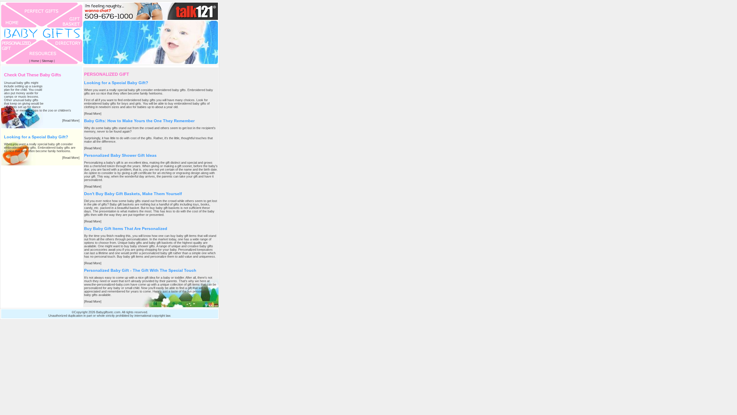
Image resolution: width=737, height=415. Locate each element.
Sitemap (47, 61)
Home (35, 61)
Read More (71, 120)
